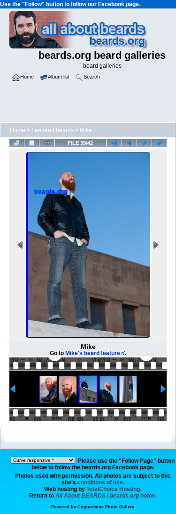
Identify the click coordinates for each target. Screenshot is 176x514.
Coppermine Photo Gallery (105, 507)
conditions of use (100, 482)
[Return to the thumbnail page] (16, 143)
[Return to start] (114, 143)
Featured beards (52, 130)
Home (17, 130)
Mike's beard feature (92, 353)
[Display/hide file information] (31, 143)
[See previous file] (129, 143)
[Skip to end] (159, 143)
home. (106, 495)
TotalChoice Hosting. (113, 489)
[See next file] (144, 143)
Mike (86, 130)
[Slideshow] (46, 143)
